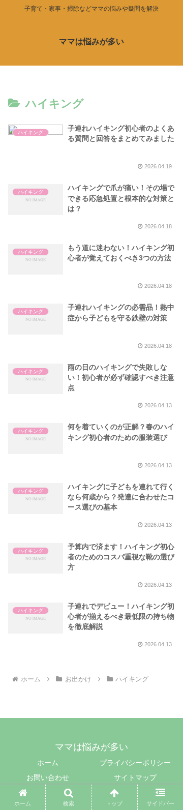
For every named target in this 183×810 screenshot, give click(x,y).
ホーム (47, 763)
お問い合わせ (47, 777)
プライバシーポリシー (135, 763)
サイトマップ (135, 777)
